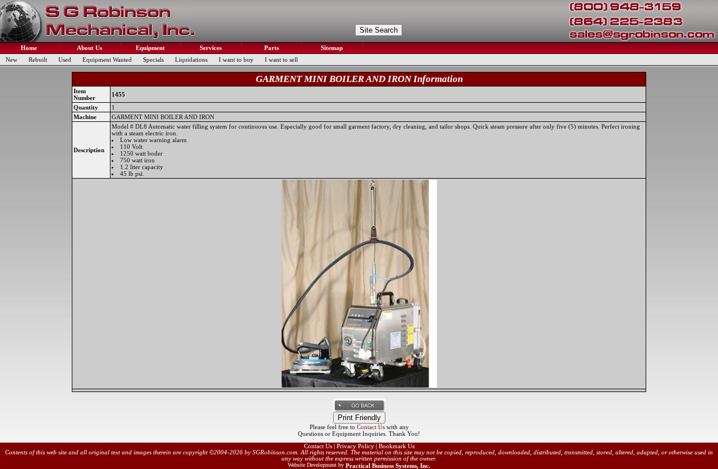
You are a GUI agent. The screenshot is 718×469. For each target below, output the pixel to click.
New (11, 59)
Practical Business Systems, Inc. (388, 465)
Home (28, 47)
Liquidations (191, 59)
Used (64, 59)
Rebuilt (38, 59)
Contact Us (371, 427)
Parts (271, 47)
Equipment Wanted (107, 59)
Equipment (149, 47)
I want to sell (281, 59)
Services (210, 47)
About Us (88, 47)
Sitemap (331, 47)
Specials (153, 59)
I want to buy (236, 59)
